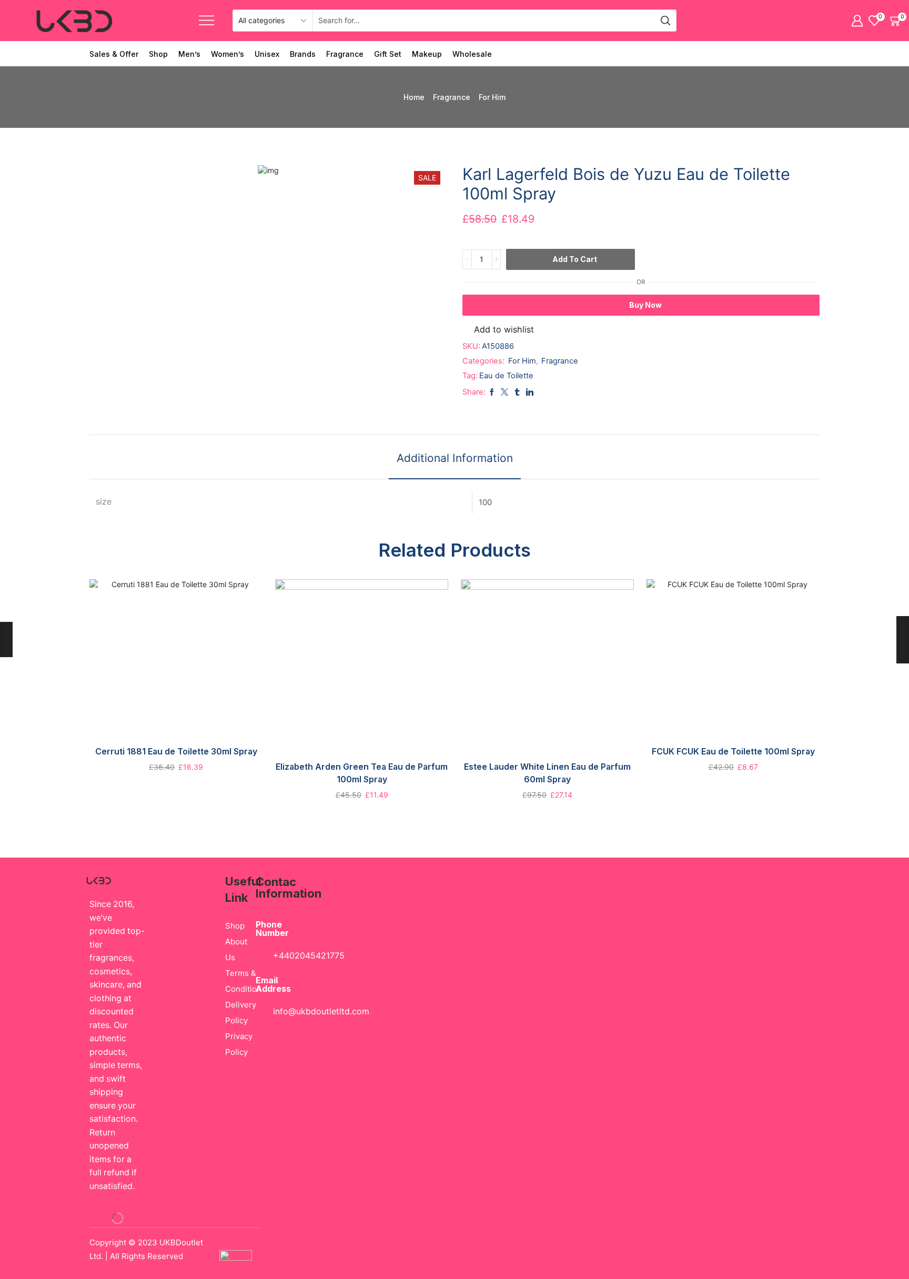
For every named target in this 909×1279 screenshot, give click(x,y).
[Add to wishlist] (186, 662)
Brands (303, 53)
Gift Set (387, 53)
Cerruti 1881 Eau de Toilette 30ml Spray (176, 752)
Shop (158, 53)
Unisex (267, 53)
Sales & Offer (113, 53)
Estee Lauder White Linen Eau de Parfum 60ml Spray (547, 773)
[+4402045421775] (258, 956)
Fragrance (344, 53)
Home (414, 97)
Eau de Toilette (506, 375)
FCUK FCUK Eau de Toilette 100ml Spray (733, 752)
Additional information (455, 458)
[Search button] (665, 20)
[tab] (455, 462)
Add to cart (574, 259)
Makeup (427, 53)
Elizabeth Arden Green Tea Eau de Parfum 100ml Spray (362, 773)
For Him (492, 97)
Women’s (227, 53)
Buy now (645, 304)
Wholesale (472, 53)
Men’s (189, 53)
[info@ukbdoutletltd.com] (258, 1012)
